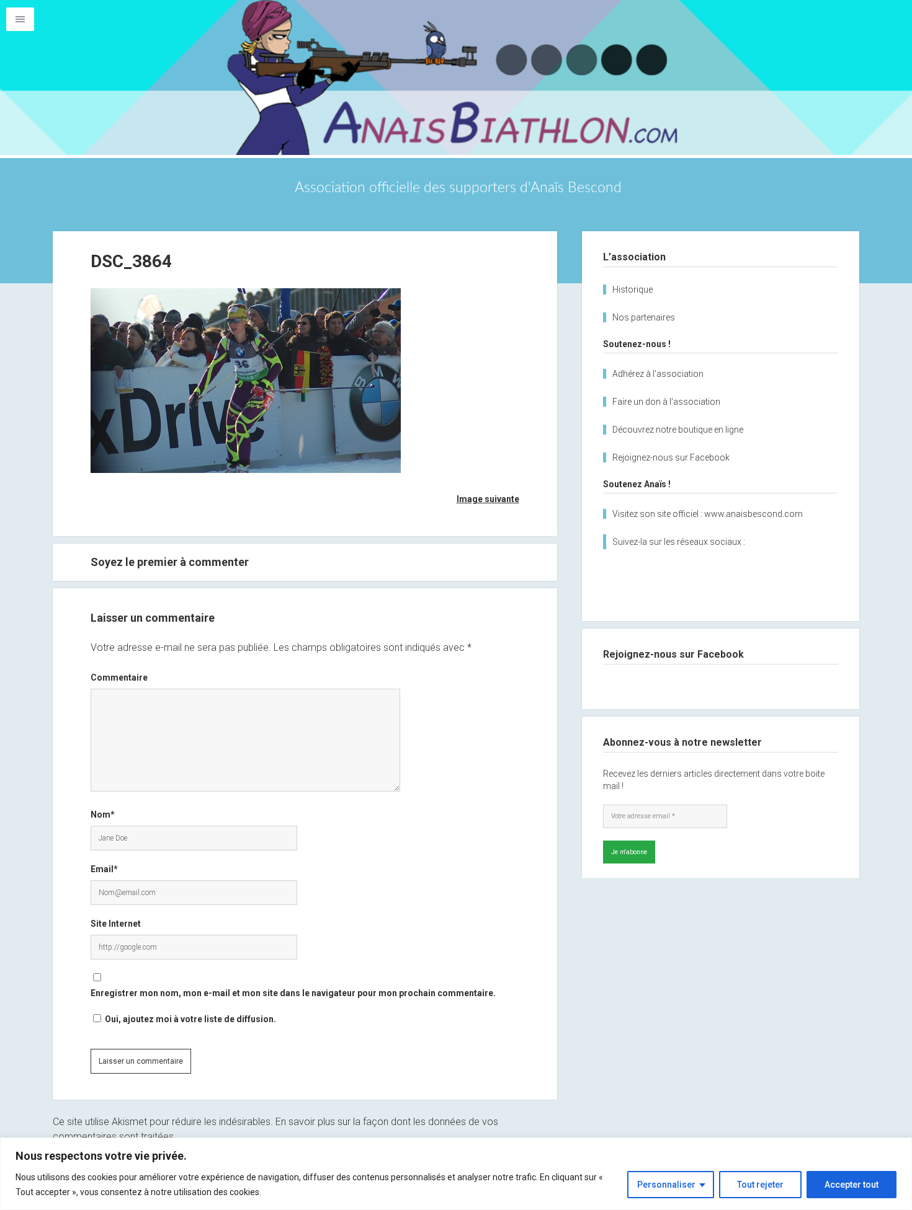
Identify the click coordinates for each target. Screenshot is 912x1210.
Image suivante (488, 499)
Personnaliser (666, 1185)
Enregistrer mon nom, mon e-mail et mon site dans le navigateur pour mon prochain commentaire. (293, 993)
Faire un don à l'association (666, 402)
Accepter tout (851, 1185)
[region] (456, 1173)
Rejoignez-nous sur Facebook (671, 457)
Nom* (103, 814)
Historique (632, 289)
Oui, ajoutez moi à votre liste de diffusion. (189, 1019)
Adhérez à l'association (658, 374)
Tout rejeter (760, 1185)
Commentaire (119, 677)
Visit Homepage (456, 77)
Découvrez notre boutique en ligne (677, 430)
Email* (104, 869)
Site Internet (116, 924)
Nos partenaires (643, 317)
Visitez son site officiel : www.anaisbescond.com (707, 514)
